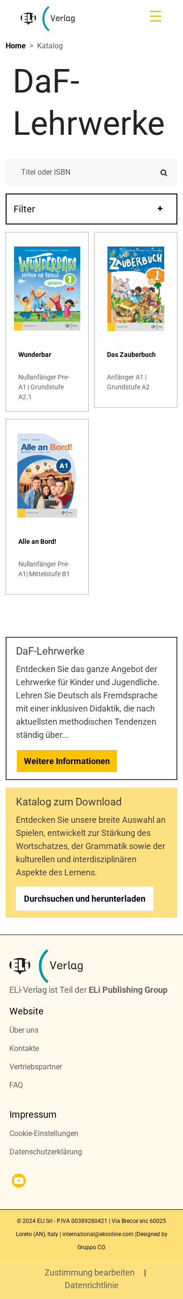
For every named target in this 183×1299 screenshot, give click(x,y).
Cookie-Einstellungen (43, 1133)
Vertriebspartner (35, 1066)
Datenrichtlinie (92, 1285)
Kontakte (24, 1048)
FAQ (16, 1085)
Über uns (23, 1030)
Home (16, 45)
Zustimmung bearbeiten (91, 1272)
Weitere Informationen (67, 761)
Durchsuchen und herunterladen (84, 899)
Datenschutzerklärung (45, 1151)
